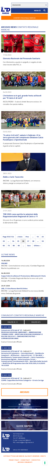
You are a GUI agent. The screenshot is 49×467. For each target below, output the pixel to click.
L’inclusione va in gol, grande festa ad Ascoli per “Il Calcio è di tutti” (22, 96)
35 (18, 241)
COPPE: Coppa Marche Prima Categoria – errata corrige (22, 380)
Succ (29, 245)
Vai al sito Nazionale (20, 450)
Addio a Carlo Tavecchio (13, 176)
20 (43, 236)
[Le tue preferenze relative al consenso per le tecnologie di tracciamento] (45, 463)
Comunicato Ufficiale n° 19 (11, 378)
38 (33, 241)
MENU (36, 10)
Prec (27, 236)
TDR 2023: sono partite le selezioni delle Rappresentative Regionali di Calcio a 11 (20, 215)
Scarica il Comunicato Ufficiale (11, 342)
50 (43, 241)
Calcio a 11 (13, 322)
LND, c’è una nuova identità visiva (14, 288)
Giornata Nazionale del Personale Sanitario (21, 58)
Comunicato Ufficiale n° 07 (11, 330)
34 (13, 241)
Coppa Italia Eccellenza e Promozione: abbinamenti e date (23, 276)
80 (14, 245)
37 (28, 241)
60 (4, 245)
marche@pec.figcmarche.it (25, 442)
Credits (43, 456)
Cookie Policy (25, 460)
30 (4, 241)
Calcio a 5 (35, 322)
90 (19, 245)
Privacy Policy (14, 460)
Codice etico (35, 460)
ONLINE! (4, 263)
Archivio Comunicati (25, 462)
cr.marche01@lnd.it (24, 440)
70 (9, 245)
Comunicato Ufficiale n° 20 (11, 351)
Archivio (24, 392)
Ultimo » (37, 245)
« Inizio (19, 236)
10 (38, 236)
